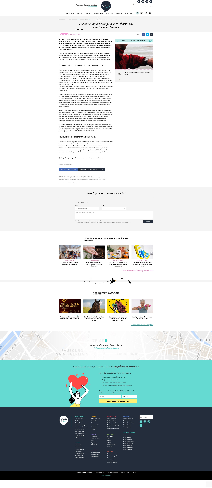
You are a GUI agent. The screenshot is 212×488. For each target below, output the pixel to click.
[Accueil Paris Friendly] (106, 5)
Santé (108, 438)
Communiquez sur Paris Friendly (84, 472)
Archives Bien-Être (128, 443)
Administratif (110, 460)
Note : (103, 205)
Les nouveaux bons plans (81, 427)
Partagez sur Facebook (68, 170)
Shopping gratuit (95, 452)
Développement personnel (111, 445)
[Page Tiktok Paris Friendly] (150, 1)
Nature (93, 429)
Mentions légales (124, 472)
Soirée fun (93, 441)
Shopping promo (95, 454)
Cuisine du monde (111, 418)
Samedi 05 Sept (79, 455)
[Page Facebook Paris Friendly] (138, 1)
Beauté (109, 440)
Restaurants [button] (98, 13)
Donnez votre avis (75, 34)
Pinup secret (106, 478)
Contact (77, 437)
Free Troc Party (79, 418)
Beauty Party (78, 423)
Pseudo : (77, 205)
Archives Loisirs (127, 437)
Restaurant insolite (112, 421)
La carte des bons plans (81, 425)
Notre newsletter (79, 429)
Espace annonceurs (80, 435)
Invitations (70, 13)
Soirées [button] (88, 13)
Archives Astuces (127, 449)
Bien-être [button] (109, 13)
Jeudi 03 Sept (78, 451)
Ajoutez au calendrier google (92, 170)
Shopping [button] (128, 13)
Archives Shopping (128, 447)
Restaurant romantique (113, 428)
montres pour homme (103, 55)
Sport (142, 315)
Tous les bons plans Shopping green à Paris (137, 270)
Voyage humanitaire (128, 423)
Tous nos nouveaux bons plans (142, 325)
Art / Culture (94, 427)
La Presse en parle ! (100, 472)
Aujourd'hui (78, 445)
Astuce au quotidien (112, 454)
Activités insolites (94, 315)
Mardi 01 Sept (78, 447)
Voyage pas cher (127, 421)
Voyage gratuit (127, 427)
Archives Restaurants (128, 441)
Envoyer (148, 221)
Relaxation (110, 436)
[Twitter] (147, 34)
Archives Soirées (127, 439)
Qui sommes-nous (79, 431)
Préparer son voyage (128, 418)
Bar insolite (94, 436)
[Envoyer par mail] (151, 34)
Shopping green (70, 260)
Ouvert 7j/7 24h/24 (112, 462)
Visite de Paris (94, 425)
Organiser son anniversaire (94, 443)
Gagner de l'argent (112, 456)
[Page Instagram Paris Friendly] (142, 1)
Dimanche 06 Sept (79, 457)
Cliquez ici (89, 176)
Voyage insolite (127, 425)
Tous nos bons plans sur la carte (107, 348)
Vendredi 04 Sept (79, 453)
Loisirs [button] (79, 13)
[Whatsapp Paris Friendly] (146, 1)
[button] (137, 13)
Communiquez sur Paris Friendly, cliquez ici (69, 183)
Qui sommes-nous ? (113, 472)
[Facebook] (143, 34)
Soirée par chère (95, 439)
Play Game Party (79, 421)
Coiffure (109, 442)
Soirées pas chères (118, 315)
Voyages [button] (119, 13)
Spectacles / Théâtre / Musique (69, 315)
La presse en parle (79, 433)
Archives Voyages (127, 445)
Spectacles (94, 421)
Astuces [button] (98, 18)
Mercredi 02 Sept (79, 449)
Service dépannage (112, 458)
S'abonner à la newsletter (118, 401)
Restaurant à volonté (112, 423)
